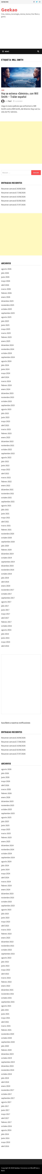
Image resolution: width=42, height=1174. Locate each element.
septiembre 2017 (8, 598)
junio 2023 (5, 417)
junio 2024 (5, 369)
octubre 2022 (6, 449)
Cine (2, 90)
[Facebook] (34, 1)
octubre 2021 (6, 497)
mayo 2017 (5, 614)
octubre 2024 (6, 353)
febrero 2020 (6, 549)
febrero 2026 (6, 293)
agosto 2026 (6, 269)
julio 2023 (5, 413)
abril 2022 (5, 473)
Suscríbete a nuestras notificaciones (15, 723)
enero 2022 (5, 485)
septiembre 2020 (8, 541)
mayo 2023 (5, 421)
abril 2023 (5, 425)
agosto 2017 (6, 602)
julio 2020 (5, 545)
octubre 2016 (6, 626)
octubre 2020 (6, 537)
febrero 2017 (6, 622)
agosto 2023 (6, 409)
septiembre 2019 (8, 561)
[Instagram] (39, 1)
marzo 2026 (6, 289)
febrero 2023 (6, 433)
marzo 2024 (6, 381)
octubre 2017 (6, 594)
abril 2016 (5, 646)
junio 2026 (5, 277)
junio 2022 (5, 465)
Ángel (10, 101)
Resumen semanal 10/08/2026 (13, 196)
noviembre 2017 (7, 590)
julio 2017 (5, 606)
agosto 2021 (6, 505)
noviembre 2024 (7, 349)
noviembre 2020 (7, 533)
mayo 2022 (5, 469)
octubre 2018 (6, 573)
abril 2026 (5, 285)
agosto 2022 (6, 457)
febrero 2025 (6, 337)
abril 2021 (5, 521)
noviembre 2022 (7, 445)
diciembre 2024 (7, 345)
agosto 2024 (6, 361)
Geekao (9, 10)
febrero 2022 (6, 481)
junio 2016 (5, 638)
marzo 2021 (6, 525)
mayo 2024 (5, 373)
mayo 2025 (5, 329)
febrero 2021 (6, 529)
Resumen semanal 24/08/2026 (13, 188)
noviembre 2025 (7, 305)
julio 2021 (5, 509)
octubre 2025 (6, 309)
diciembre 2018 (7, 565)
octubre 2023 (6, 401)
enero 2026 (5, 297)
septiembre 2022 (8, 453)
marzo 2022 (6, 477)
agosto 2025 (6, 317)
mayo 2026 (5, 281)
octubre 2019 (6, 557)
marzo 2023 (6, 429)
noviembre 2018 (7, 569)
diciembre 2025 (7, 301)
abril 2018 (5, 581)
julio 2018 (5, 577)
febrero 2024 (6, 385)
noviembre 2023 (7, 397)
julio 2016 (5, 634)
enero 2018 (5, 586)
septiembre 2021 (8, 501)
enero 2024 (5, 389)
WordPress (34, 1168)
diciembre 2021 (7, 489)
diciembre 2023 (7, 393)
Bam (3, 1170)
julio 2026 (5, 273)
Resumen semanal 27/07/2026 (13, 204)
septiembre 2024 (8, 357)
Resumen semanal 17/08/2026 (13, 192)
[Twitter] (36, 1)
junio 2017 (5, 610)
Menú (7, 51)
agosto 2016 (6, 630)
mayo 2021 (5, 517)
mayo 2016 (5, 642)
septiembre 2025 (8, 313)
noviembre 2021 (7, 493)
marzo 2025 (6, 333)
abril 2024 (5, 377)
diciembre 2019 (7, 553)
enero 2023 (5, 437)
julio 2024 (5, 365)
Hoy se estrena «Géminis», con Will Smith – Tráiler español (19, 95)
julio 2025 (5, 321)
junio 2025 (5, 325)
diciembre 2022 (7, 441)
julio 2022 (5, 461)
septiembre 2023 (8, 405)
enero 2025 (5, 341)
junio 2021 (5, 513)
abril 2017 (5, 618)
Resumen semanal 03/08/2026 (13, 200)
